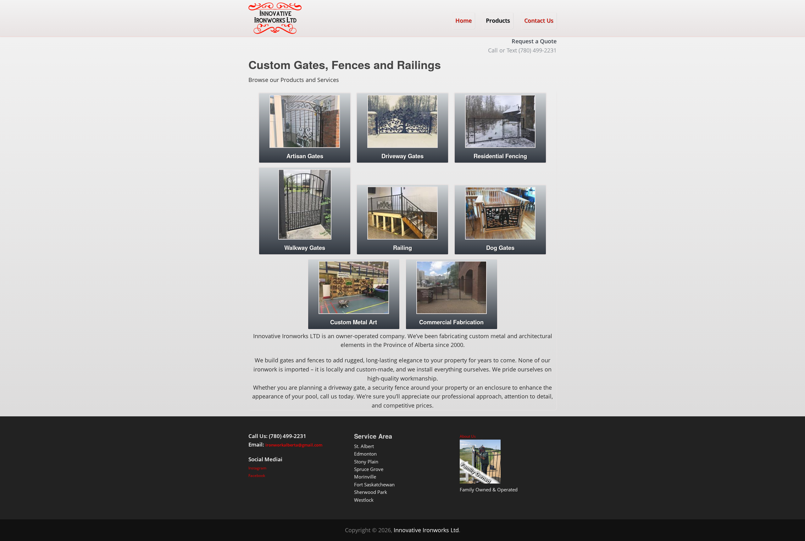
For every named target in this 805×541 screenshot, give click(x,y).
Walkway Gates (304, 247)
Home (463, 20)
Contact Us (538, 20)
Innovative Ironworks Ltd (426, 530)
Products (498, 20)
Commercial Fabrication (451, 322)
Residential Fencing (500, 156)
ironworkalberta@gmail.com (293, 445)
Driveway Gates (402, 156)
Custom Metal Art (353, 322)
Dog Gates (500, 247)
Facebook (256, 475)
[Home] (275, 18)
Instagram (257, 468)
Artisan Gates (304, 156)
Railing (402, 247)
